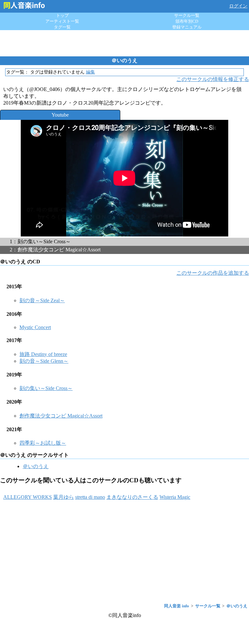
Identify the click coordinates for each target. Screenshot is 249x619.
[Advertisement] (124, 43)
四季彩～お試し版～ (42, 443)
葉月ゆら (63, 497)
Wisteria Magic (175, 497)
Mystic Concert (35, 327)
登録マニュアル (187, 27)
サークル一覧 (186, 15)
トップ (62, 15)
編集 (90, 72)
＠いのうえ (36, 466)
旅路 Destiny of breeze (43, 354)
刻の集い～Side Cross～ (46, 388)
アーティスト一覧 (62, 21)
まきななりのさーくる (132, 497)
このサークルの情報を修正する (212, 79)
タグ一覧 (62, 27)
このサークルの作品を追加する (212, 273)
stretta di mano (90, 497)
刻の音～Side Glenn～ (43, 361)
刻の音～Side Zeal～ (42, 300)
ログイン (238, 6)
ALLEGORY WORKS (27, 497)
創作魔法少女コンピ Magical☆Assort (60, 415)
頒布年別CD (186, 21)
